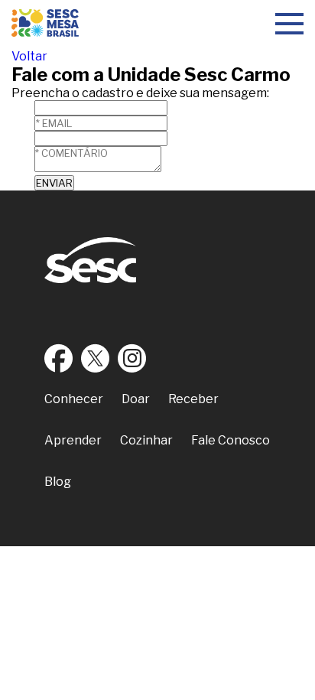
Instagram (132, 358)
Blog (57, 481)
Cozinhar (146, 440)
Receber (193, 399)
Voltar (29, 56)
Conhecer (73, 399)
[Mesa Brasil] (45, 24)
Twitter (95, 358)
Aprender (73, 440)
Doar (136, 399)
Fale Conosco (230, 440)
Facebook (58, 358)
